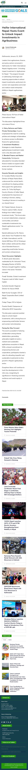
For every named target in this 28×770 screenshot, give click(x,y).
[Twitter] (23, 6)
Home (3, 19)
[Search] (22, 2)
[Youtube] (5, 722)
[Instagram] (7, 722)
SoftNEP (16, 767)
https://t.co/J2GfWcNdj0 (14, 749)
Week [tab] (4, 640)
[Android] (9, 722)
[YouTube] (25, 6)
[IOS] (11, 722)
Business (8, 19)
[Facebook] (22, 6)
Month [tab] (9, 640)
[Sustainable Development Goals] (14, 11)
